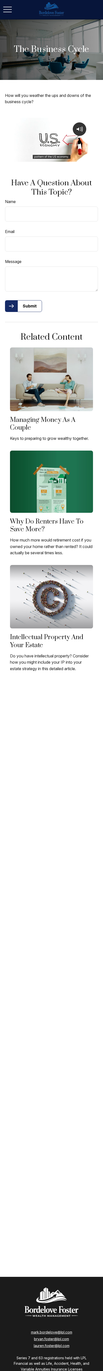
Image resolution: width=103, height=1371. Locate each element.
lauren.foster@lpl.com (52, 1346)
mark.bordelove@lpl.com (51, 1332)
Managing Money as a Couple (43, 424)
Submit (30, 305)
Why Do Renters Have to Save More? (47, 526)
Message (13, 261)
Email (9, 231)
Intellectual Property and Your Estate (46, 641)
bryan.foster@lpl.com (51, 1339)
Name (10, 201)
